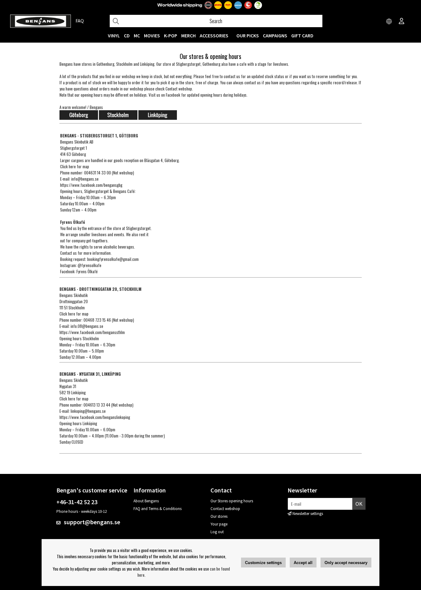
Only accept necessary (346, 562)
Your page (219, 524)
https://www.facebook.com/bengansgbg (91, 185)
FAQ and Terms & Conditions (157, 508)
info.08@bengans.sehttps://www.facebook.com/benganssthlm (92, 329)
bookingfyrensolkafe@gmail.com (113, 259)
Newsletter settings (307, 513)
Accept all (303, 562)
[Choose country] (389, 21)
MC (137, 35)
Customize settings (263, 562)
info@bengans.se (85, 179)
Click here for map (74, 166)
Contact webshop (225, 508)
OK (358, 503)
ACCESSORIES (214, 35)
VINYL (114, 35)
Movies (152, 35)
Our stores (219, 516)
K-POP (170, 35)
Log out (217, 531)
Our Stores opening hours (232, 501)
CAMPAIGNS (275, 35)
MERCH (188, 35)
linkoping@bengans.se (88, 411)
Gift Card (302, 35)
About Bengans (146, 501)
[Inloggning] (401, 21)
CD (127, 35)
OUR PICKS (247, 35)
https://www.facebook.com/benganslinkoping (94, 417)
